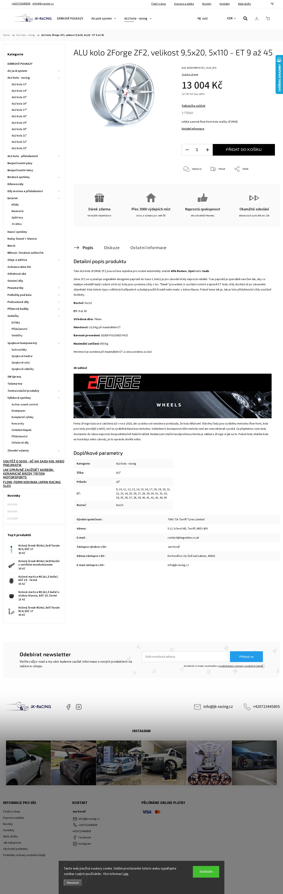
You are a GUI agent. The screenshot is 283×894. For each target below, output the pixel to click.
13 (133, 489)
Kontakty (225, 4)
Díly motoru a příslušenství (25, 191)
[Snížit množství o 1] (187, 149)
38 (134, 498)
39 (139, 498)
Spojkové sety (21, 363)
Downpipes (18, 411)
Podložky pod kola (19, 295)
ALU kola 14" (19, 91)
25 (130, 494)
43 (156, 498)
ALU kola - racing (18, 78)
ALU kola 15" (19, 97)
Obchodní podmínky (15, 849)
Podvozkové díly (18, 302)
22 (117, 494)
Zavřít (266, 183)
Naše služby (244, 4)
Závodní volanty (18, 451)
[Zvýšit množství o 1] (207, 149)
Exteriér (12, 198)
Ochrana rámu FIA (19, 267)
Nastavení (73, 882)
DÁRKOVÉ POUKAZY (20, 64)
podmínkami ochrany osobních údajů (241, 666)
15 (142, 489)
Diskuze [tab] (112, 247)
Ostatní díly (15, 281)
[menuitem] (70, 18)
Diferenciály (15, 184)
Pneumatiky (15, 288)
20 (163, 489)
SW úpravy (14, 377)
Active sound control (25, 404)
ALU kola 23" (19, 148)
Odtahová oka (16, 274)
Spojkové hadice (22, 356)
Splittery (17, 218)
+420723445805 (266, 707)
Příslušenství (19, 329)
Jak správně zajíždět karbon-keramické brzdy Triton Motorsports (28, 473)
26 (134, 494)
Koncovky (18, 424)
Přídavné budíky (18, 309)
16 (146, 489)
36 (126, 498)
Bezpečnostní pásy (19, 163)
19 (159, 489)
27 (139, 494)
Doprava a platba (184, 4)
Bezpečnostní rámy (20, 170)
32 (161, 494)
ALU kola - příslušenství (22, 156)
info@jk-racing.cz (218, 707)
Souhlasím (206, 872)
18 (155, 489)
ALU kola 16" (19, 104)
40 (143, 498)
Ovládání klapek (22, 430)
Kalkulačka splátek (193, 106)
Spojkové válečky (23, 369)
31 (156, 494)
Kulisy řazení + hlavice (22, 239)
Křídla (15, 205)
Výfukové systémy (19, 398)
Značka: (190, 74)
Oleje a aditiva (17, 260)
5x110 (119, 505)
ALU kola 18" (19, 116)
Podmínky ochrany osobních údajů (24, 855)
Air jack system (17, 71)
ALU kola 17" (19, 110)
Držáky (16, 323)
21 (168, 489)
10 (120, 489)
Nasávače (18, 211)
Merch (11, 246)
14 (137, 489)
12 (129, 489)
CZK (230, 18)
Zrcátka (17, 224)
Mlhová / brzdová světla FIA (25, 253)
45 (165, 498)
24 (126, 494)
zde (125, 874)
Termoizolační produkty (23, 391)
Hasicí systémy (17, 232)
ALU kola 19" (19, 123)
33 (165, 494)
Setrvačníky (19, 350)
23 (121, 494)
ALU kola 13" (19, 84)
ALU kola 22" (19, 142)
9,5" (118, 473)
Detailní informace (193, 129)
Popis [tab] (87, 247)
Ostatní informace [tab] (148, 247)
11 (124, 489)
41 (147, 498)
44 (161, 498)
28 (143, 494)
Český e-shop (158, 4)
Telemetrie (14, 384)
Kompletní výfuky (23, 417)
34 (117, 498)
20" (118, 482)
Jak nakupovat (12, 843)
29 (147, 494)
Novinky (206, 4)
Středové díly (20, 443)
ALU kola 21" (19, 136)
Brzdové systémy (18, 177)
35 (121, 498)
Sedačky (13, 316)
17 (150, 489)
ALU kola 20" (19, 129)
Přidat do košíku (244, 150)
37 (130, 498)
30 (152, 494)
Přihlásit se (246, 656)
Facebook (68, 707)
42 (152, 498)
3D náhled (80, 368)
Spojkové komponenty (22, 343)
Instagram (79, 707)
